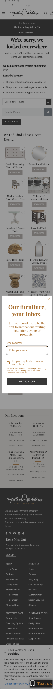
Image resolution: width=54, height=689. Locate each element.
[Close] (48, 299)
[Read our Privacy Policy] (45, 369)
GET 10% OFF (27, 381)
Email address (14, 342)
